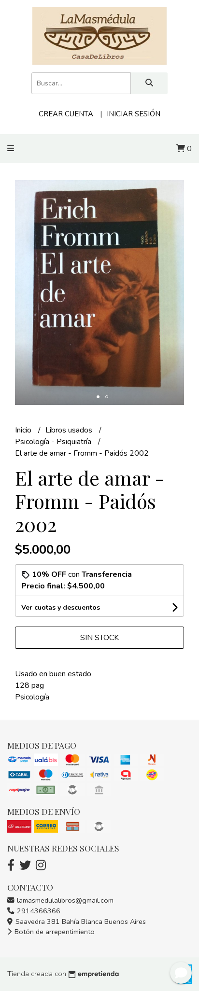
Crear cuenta (66, 114)
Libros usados (69, 430)
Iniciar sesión (133, 114)
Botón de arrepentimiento (54, 931)
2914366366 (37, 911)
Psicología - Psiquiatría (54, 441)
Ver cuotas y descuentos (60, 607)
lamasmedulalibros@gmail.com (64, 900)
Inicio (24, 430)
